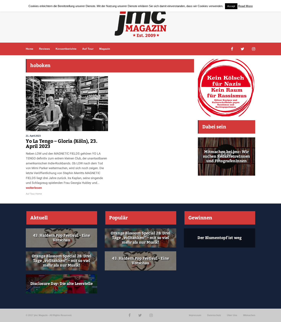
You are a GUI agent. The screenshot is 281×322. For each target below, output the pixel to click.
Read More (245, 6)
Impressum (195, 315)
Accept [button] (231, 6)
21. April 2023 (33, 136)
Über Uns (232, 315)
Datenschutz (214, 315)
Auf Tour (87, 48)
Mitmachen (249, 315)
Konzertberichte (66, 48)
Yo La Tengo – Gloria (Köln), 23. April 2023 (61, 143)
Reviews (44, 48)
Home (29, 48)
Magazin (104, 48)
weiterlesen (34, 188)
